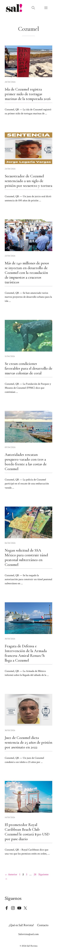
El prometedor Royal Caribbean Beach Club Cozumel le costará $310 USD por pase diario (27, 831)
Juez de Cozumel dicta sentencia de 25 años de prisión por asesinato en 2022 (28, 742)
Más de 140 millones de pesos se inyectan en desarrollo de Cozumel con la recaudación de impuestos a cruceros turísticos (27, 273)
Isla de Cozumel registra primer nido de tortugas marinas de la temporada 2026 (28, 94)
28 (35, 874)
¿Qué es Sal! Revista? (21, 925)
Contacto (42, 925)
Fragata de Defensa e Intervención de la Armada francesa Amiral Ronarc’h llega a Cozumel (26, 653)
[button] (33, 8)
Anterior (11, 874)
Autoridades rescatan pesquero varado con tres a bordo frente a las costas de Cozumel (26, 461)
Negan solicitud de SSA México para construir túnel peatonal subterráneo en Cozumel (26, 557)
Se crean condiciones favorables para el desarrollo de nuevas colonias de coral (28, 368)
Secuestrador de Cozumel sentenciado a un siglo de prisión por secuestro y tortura (28, 181)
